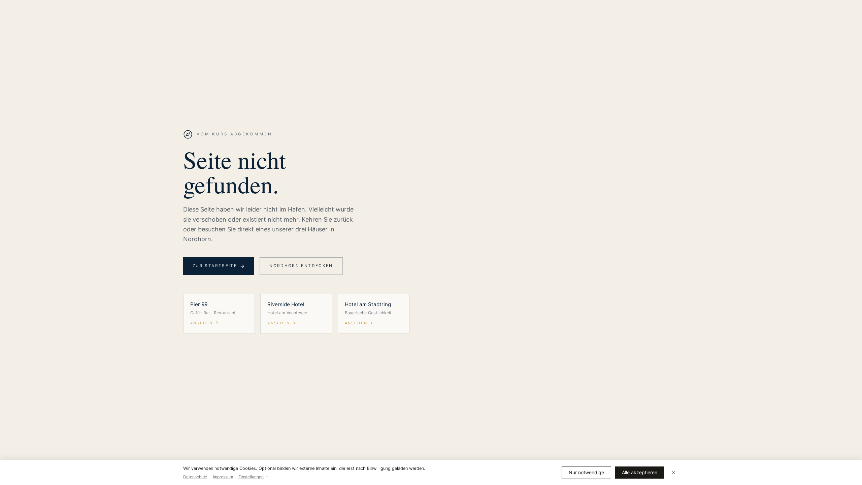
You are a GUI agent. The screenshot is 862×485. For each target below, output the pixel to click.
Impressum (223, 476)
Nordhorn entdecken (301, 265)
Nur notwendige (586, 472)
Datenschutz (195, 476)
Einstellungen (251, 476)
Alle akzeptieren (639, 472)
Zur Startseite (215, 265)
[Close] (673, 472)
